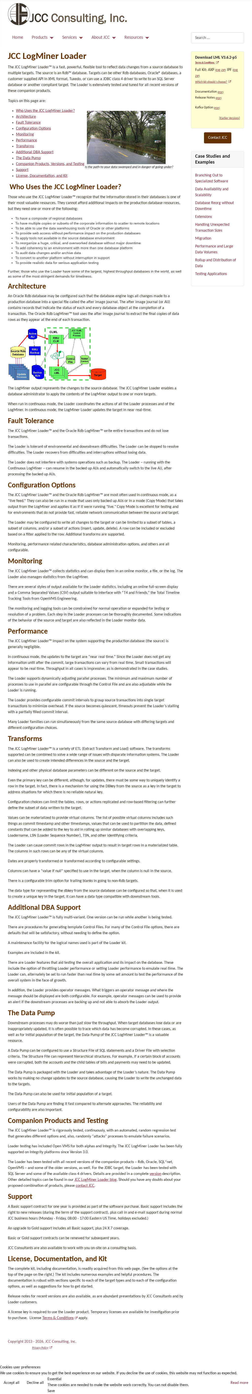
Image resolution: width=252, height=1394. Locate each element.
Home (17, 37)
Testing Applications (211, 274)
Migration (203, 239)
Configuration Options (33, 129)
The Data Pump (28, 158)
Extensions (203, 217)
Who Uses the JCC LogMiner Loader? (45, 111)
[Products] (50, 37)
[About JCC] (113, 37)
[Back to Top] (243, 1385)
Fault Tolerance (28, 123)
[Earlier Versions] (229, 118)
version (155, 1174)
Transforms (25, 146)
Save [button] (51, 1391)
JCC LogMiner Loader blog (96, 1180)
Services (69, 37)
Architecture (26, 117)
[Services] (80, 37)
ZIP (223, 70)
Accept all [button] (11, 1383)
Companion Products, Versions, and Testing (50, 164)
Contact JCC (217, 138)
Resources (134, 37)
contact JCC (85, 1186)
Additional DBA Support (34, 152)
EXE (218, 70)
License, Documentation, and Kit (41, 176)
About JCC (101, 37)
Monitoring (25, 135)
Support (22, 170)
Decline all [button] (35, 1383)
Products (39, 37)
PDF (220, 92)
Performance (26, 140)
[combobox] (217, 37)
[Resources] (146, 37)
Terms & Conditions (58, 1318)
